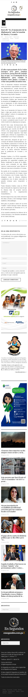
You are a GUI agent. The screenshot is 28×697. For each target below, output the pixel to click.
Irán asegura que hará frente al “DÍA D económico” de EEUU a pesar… (13, 479)
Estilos (22, 691)
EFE (2, 37)
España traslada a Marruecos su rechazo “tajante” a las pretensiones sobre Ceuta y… (13, 566)
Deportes (5, 691)
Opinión (18, 691)
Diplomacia (16, 37)
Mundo (20, 689)
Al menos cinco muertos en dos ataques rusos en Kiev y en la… (13, 451)
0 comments (24, 220)
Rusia (11, 38)
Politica (4, 27)
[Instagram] (16, 2)
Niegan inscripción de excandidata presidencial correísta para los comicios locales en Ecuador (11, 508)
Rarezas (4, 692)
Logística (10, 692)
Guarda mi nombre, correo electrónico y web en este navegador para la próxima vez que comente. (13, 273)
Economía (9, 689)
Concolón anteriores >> (21, 372)
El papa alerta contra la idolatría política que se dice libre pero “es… (13, 538)
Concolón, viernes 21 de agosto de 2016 (11, 365)
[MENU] (3, 23)
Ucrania (17, 38)
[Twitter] (14, 2)
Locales (15, 689)
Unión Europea (5, 40)
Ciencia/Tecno (11, 691)
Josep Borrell (5, 38)
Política (4, 689)
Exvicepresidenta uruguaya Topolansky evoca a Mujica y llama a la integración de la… (12, 594)
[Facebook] (11, 2)
